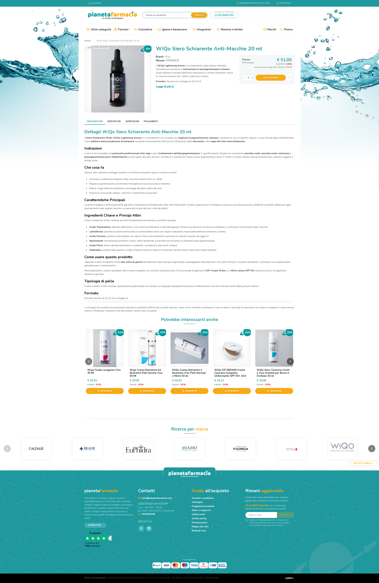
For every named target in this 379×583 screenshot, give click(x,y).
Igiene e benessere (175, 29)
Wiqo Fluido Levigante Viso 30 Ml (104, 371)
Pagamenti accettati (203, 506)
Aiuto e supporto (201, 510)
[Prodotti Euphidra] (138, 448)
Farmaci (124, 29)
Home (87, 40)
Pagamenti (151, 121)
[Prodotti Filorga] (240, 448)
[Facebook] (141, 528)
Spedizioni (132, 121)
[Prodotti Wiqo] (342, 448)
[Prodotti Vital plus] (291, 448)
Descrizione (95, 121)
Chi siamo (94, 3)
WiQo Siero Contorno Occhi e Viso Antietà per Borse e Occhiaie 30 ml (273, 373)
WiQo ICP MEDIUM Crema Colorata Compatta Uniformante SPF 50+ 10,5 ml (230, 374)
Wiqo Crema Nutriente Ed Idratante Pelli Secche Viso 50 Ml (146, 373)
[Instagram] (149, 528)
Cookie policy (199, 518)
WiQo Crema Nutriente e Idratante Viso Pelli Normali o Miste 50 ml (189, 373)
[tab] (94, 121)
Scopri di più (94, 525)
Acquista (270, 77)
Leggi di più (163, 86)
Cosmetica (146, 29)
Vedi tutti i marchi (362, 463)
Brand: (160, 56)
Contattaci (285, 3)
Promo (288, 29)
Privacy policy (199, 522)
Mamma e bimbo (233, 29)
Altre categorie (100, 29)
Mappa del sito (200, 526)
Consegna (197, 502)
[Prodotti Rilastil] (87, 448)
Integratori (205, 29)
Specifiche (114, 121)
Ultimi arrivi (198, 514)
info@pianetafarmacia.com (157, 498)
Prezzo (248, 61)
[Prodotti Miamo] (189, 448)
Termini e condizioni (203, 498)
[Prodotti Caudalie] (36, 448)
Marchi (271, 29)
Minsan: (161, 60)
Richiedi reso (199, 530)
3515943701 (224, 14)
